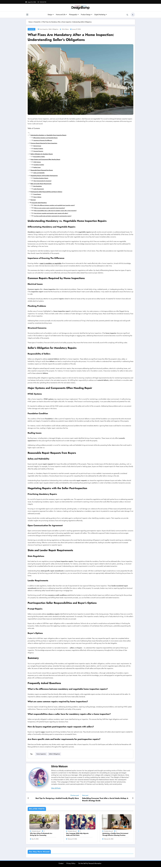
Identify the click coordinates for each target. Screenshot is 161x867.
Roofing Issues (37, 167)
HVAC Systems (37, 162)
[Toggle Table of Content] (29, 133)
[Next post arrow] (132, 798)
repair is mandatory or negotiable (50, 263)
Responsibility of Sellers (39, 156)
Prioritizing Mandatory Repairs (40, 178)
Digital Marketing (99, 14)
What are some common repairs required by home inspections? (49, 208)
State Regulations (37, 186)
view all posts (56, 788)
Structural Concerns (38, 151)
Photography (73, 14)
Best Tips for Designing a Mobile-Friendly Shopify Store (57, 798)
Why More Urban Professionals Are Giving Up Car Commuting (41, 834)
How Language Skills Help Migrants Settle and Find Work (77, 834)
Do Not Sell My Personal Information (89, 863)
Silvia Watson (65, 29)
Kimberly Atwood (36, 831)
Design (50, 14)
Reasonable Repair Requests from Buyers (42, 170)
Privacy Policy (70, 863)
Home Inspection (43, 29)
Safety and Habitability (39, 173)
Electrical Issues (37, 146)
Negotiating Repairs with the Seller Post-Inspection (44, 175)
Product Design (86, 14)
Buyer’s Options (37, 197)
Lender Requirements (38, 189)
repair (43, 732)
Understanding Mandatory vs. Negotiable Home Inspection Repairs (48, 135)
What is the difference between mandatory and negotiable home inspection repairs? (54, 205)
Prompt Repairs (37, 194)
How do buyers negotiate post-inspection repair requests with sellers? (51, 213)
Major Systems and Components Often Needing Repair (45, 159)
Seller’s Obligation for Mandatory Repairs (42, 154)
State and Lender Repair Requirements (41, 183)
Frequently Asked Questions (39, 202)
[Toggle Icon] (27, 15)
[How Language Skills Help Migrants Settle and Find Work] (80, 822)
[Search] (127, 15)
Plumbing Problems (38, 148)
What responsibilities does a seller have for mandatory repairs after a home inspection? (55, 210)
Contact (61, 863)
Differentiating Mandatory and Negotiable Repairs (45, 138)
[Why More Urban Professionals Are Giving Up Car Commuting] (44, 822)
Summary (33, 200)
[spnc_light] (133, 15)
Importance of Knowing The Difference (42, 140)
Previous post (75, 795)
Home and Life (60, 14)
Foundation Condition (39, 164)
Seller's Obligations (53, 29)
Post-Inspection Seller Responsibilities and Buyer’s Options (46, 192)
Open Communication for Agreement (42, 181)
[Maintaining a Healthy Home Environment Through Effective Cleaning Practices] (117, 822)
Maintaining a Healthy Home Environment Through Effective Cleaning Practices (115, 834)
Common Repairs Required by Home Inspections (44, 143)
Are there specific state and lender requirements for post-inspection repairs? (52, 216)
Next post (85, 795)
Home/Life (31, 29)
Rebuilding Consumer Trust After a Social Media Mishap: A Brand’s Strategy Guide (105, 799)
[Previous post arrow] (28, 798)
